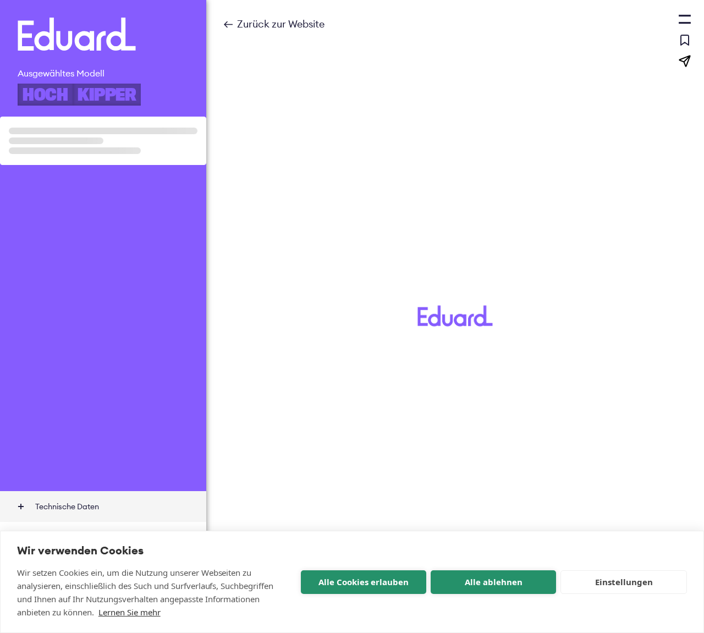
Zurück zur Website (280, 24)
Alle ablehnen (493, 581)
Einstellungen (624, 581)
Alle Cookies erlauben (363, 581)
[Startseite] (103, 34)
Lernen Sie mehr (129, 612)
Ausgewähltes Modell (61, 73)
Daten (67, 506)
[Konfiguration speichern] (684, 40)
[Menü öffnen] (684, 19)
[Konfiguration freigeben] (684, 61)
